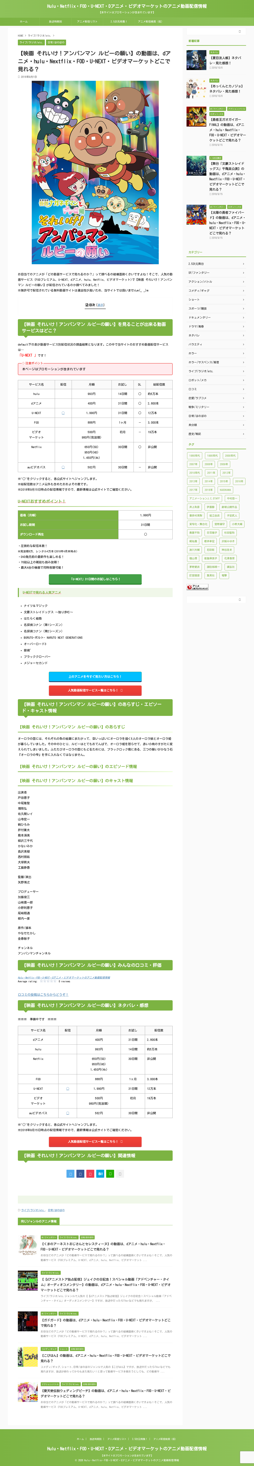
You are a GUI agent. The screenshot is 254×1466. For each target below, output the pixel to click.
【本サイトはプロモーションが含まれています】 (127, 1455)
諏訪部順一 (213, 567)
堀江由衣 (214, 515)
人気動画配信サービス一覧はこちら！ (93, 690)
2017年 (193, 490)
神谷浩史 (227, 550)
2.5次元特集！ (119, 21)
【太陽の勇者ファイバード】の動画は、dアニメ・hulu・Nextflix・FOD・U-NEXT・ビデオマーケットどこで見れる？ (227, 223)
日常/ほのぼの (56, 1210)
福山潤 (193, 558)
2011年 (211, 473)
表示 (100, 304)
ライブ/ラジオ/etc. (33, 1210)
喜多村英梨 (195, 515)
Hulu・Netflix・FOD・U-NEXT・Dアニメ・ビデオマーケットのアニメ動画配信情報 (127, 6)
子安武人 (232, 515)
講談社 (231, 567)
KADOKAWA (225, 490)
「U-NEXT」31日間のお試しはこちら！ (95, 579)
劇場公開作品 (229, 507)
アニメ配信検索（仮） (151, 21)
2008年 (209, 464)
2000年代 (230, 455)
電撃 (224, 575)
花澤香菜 (229, 558)
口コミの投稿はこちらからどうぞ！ (43, 994)
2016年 (239, 481)
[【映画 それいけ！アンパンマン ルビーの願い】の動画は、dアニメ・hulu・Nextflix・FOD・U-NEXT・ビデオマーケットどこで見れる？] (100, 1174)
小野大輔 (237, 524)
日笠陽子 (212, 532)
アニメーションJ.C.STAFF (204, 498)
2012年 (226, 473)
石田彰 (211, 550)
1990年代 (212, 455)
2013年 (193, 481)
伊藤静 (211, 507)
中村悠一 (232, 498)
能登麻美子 (210, 558)
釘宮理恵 (194, 575)
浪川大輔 (194, 550)
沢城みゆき (228, 541)
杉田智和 (229, 532)
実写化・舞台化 (198, 524)
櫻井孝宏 (209, 541)
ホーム (24, 21)
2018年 (209, 490)
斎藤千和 (194, 532)
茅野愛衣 (194, 567)
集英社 (211, 575)
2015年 (224, 481)
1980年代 (194, 455)
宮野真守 (220, 524)
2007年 (193, 464)
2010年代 (194, 473)
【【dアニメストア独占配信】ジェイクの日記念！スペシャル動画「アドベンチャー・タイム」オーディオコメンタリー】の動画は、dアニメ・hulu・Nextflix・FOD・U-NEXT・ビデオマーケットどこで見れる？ (106, 1285)
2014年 (209, 481)
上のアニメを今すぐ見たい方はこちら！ (95, 676)
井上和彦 (194, 507)
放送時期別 (55, 21)
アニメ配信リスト (87, 21)
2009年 (224, 464)
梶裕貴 (193, 541)
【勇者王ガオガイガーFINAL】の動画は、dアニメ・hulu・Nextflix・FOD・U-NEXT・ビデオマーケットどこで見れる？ (227, 130)
